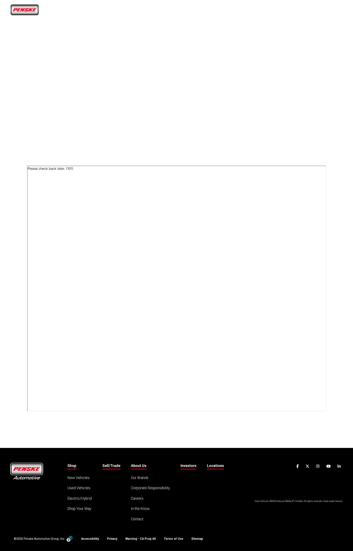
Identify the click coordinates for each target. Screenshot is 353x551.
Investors (188, 465)
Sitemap (197, 539)
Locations (323, 11)
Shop (224, 11)
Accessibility (90, 539)
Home (206, 11)
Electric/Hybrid (79, 498)
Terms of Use (173, 539)
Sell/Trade (248, 11)
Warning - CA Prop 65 (140, 539)
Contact (137, 519)
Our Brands (139, 478)
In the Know (140, 508)
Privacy (112, 539)
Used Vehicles (78, 488)
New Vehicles (78, 478)
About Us (274, 11)
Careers (299, 11)
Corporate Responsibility (150, 488)
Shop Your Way (79, 508)
